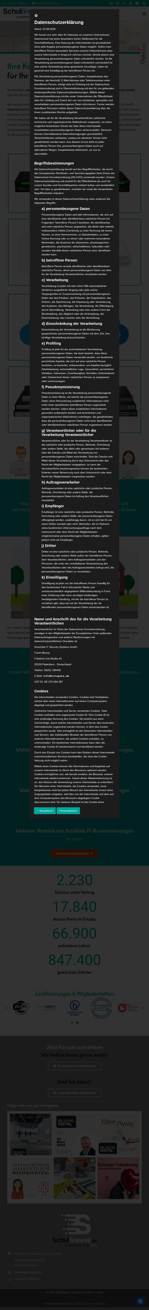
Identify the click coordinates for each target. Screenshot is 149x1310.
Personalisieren (68, 810)
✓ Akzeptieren (45, 810)
